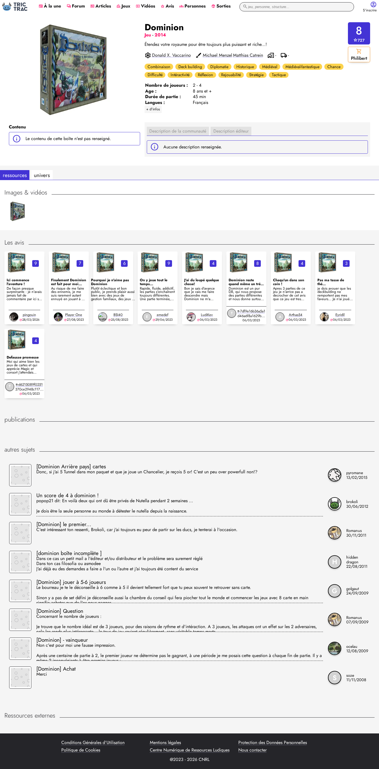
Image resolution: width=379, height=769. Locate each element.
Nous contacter (252, 750)
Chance (333, 66)
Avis (167, 6)
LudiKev (207, 314)
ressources (15, 175)
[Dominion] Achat (56, 669)
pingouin (29, 314)
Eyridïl (340, 314)
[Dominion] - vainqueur (62, 640)
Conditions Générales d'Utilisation (93, 742)
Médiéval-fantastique (302, 66)
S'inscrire (370, 10)
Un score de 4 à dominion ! (67, 495)
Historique (245, 66)
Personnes (192, 6)
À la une (50, 6)
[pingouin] (13, 316)
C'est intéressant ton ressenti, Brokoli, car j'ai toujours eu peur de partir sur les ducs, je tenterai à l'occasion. (136, 530)
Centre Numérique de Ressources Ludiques (189, 750)
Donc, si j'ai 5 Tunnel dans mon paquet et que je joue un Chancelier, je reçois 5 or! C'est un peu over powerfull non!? (146, 472)
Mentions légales (165, 742)
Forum (76, 6)
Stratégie (256, 75)
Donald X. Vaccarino (171, 55)
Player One (73, 314)
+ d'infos (153, 109)
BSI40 (118, 314)
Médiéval (269, 66)
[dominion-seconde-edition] (17, 262)
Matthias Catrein (248, 55)
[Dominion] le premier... (63, 524)
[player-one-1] (58, 316)
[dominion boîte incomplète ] (69, 553)
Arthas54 (295, 314)
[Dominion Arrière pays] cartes (71, 466)
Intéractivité (180, 75)
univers (42, 175)
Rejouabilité (231, 75)
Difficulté (155, 75)
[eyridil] (324, 316)
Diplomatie (219, 66)
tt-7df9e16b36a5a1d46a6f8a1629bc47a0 (251, 315)
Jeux (123, 6)
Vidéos (145, 6)
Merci (41, 674)
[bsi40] (102, 316)
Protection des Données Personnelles (272, 742)
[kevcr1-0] (191, 316)
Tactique (279, 75)
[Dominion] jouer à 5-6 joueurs (71, 582)
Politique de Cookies (80, 750)
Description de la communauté (177, 131)
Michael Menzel (217, 55)
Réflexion (205, 75)
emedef (162, 314)
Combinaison (159, 66)
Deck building (190, 66)
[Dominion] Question (59, 611)
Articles (100, 6)
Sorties (221, 6)
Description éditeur (231, 131)
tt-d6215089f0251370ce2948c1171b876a (29, 389)
